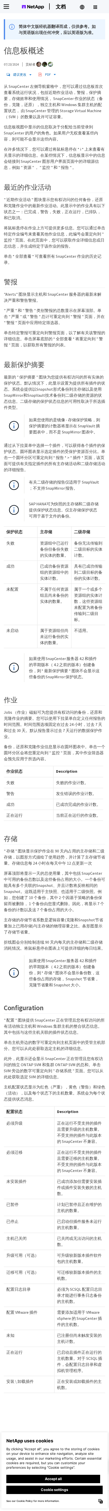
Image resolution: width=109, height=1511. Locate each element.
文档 (61, 6)
